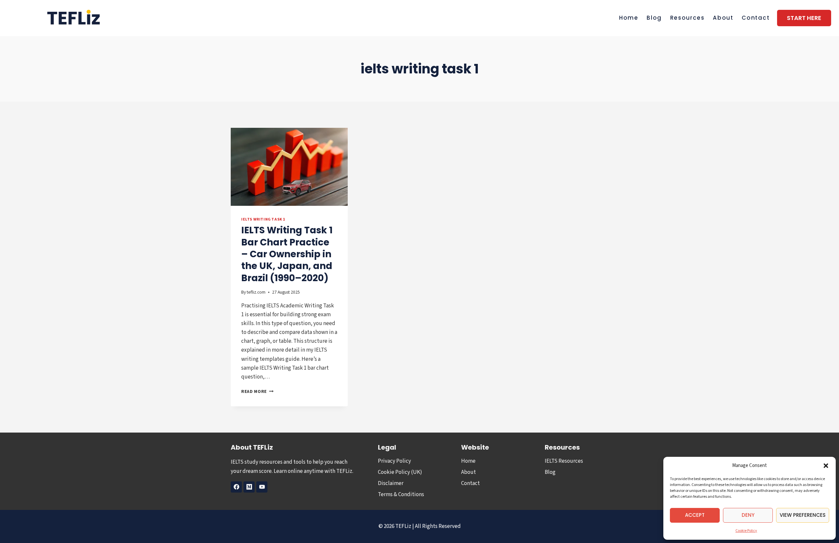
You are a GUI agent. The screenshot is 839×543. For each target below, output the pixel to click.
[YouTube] (261, 487)
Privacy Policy (394, 461)
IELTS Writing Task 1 (263, 219)
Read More (257, 391)
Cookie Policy (746, 530)
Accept (695, 515)
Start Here (804, 18)
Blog (654, 18)
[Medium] (249, 487)
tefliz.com (256, 292)
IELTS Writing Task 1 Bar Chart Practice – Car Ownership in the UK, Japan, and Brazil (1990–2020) (287, 254)
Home (628, 18)
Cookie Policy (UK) (400, 472)
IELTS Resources (564, 461)
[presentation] (289, 167)
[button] (826, 465)
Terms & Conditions (401, 494)
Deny (748, 515)
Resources (687, 18)
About (723, 18)
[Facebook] (236, 487)
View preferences (803, 515)
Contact (756, 18)
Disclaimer (390, 483)
